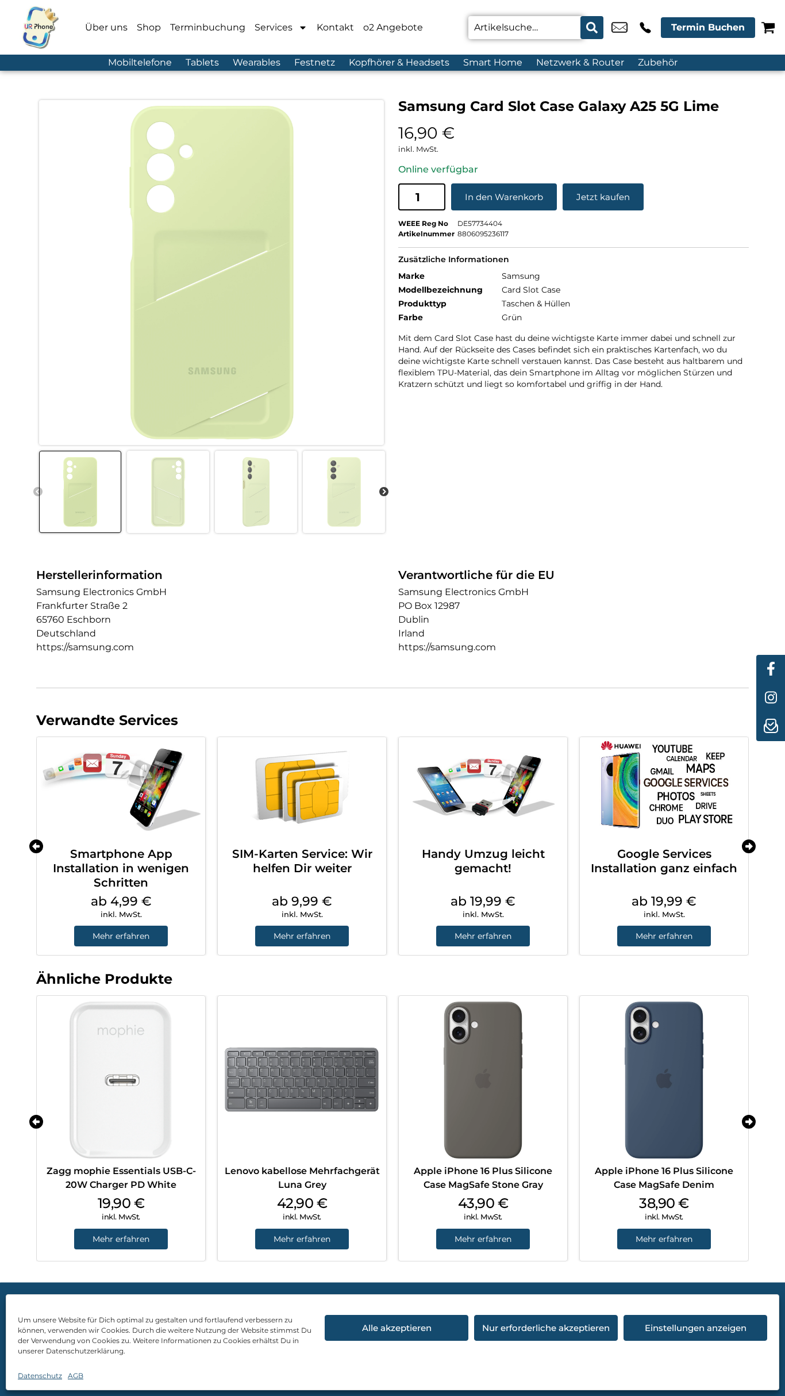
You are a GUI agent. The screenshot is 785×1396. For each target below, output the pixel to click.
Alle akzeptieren (397, 1327)
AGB (75, 1375)
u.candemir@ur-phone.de (619, 27)
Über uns (106, 27)
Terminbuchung (207, 27)
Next (384, 492)
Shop (149, 27)
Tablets (202, 62)
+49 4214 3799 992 (645, 27)
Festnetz (314, 62)
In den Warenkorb (504, 196)
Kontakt (335, 27)
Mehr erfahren (121, 936)
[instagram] (770, 698)
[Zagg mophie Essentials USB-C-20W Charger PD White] (121, 1080)
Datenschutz (40, 1375)
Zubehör (658, 62)
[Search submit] (591, 27)
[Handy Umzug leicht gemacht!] (483, 787)
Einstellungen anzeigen (695, 1327)
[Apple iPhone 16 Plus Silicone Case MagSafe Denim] (664, 1080)
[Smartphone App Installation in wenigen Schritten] (121, 787)
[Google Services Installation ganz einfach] (664, 787)
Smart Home (492, 62)
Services (274, 27)
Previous (38, 492)
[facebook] (770, 669)
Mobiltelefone (140, 62)
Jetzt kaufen (603, 196)
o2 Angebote (393, 27)
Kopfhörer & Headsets (399, 62)
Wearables (256, 62)
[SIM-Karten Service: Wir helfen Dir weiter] (302, 787)
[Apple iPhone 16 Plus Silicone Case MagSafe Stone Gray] (483, 1080)
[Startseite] (40, 27)
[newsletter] (770, 726)
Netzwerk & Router (580, 62)
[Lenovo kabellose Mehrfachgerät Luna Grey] (302, 1080)
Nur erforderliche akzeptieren (546, 1327)
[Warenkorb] (768, 27)
